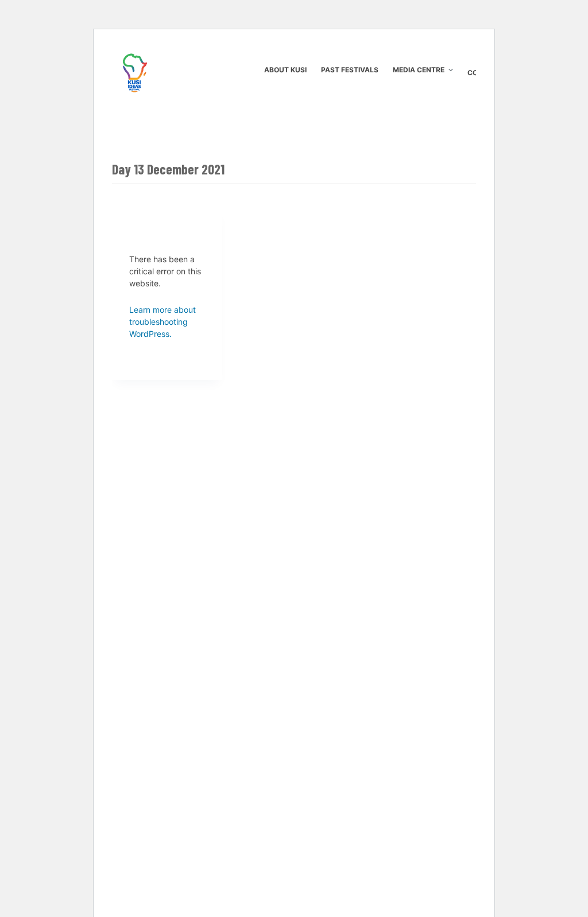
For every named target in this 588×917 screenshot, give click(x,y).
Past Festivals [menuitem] (349, 69)
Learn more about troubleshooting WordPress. (162, 322)
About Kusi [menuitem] (285, 69)
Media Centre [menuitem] (418, 69)
